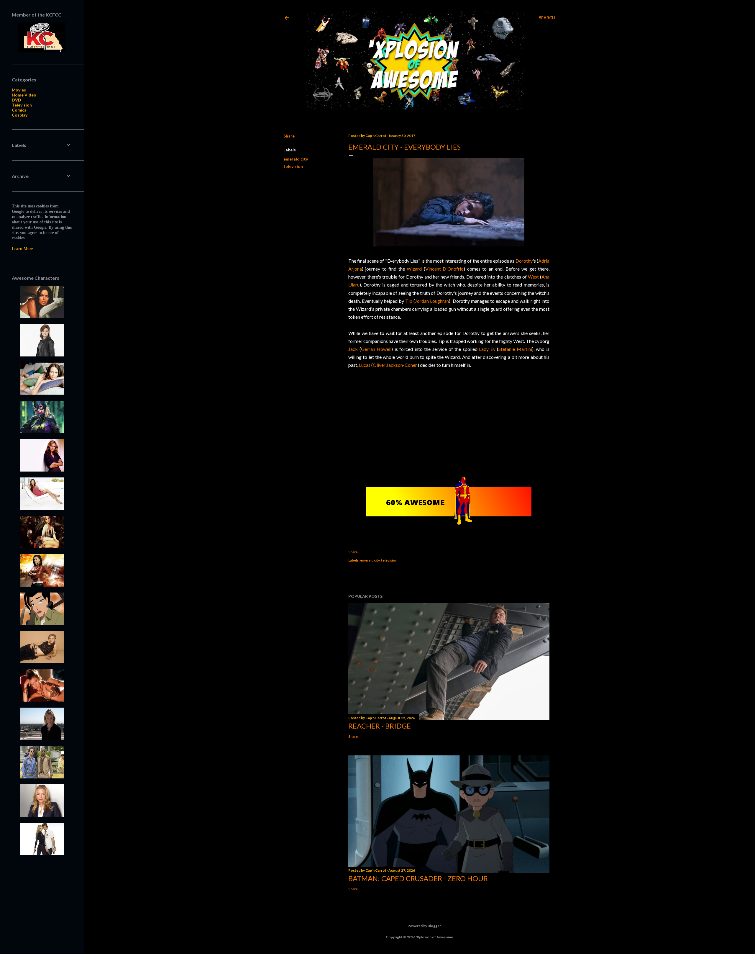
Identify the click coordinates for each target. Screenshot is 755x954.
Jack (353, 349)
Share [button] (289, 135)
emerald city (295, 158)
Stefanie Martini (515, 349)
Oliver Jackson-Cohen (395, 365)
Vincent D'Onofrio (444, 268)
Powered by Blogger (424, 926)
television (293, 166)
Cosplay (19, 114)
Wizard (414, 268)
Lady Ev (487, 349)
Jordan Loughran (432, 301)
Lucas (364, 365)
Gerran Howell (376, 349)
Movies (19, 89)
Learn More (22, 248)
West (533, 276)
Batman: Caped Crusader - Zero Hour (418, 878)
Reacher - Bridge (379, 725)
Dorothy (524, 261)
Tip (408, 301)
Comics (19, 109)
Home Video (24, 94)
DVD (16, 99)
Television (22, 104)
